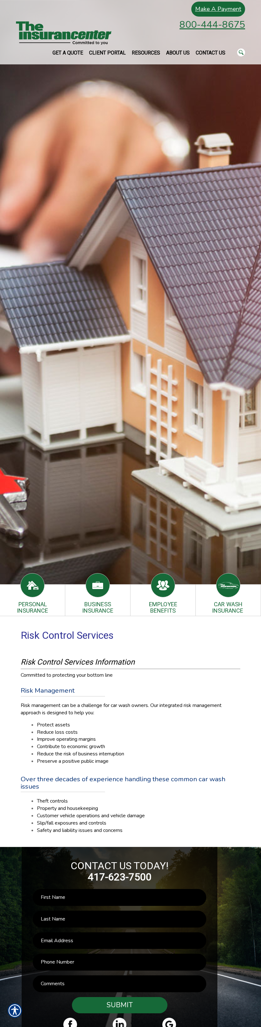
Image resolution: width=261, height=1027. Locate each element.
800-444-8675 (212, 24)
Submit (120, 1005)
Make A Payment (218, 9)
